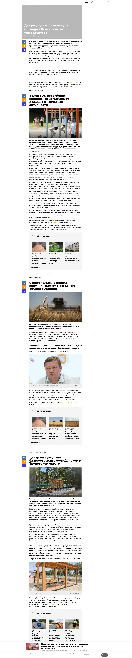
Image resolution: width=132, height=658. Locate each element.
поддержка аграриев (51, 447)
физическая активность (37, 273)
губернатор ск (75, 447)
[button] (32, 646)
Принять (104, 655)
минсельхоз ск (64, 447)
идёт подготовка (66, 402)
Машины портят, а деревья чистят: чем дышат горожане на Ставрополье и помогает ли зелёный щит (65, 646)
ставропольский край (52, 273)
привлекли (52, 604)
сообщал (73, 82)
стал (54, 222)
